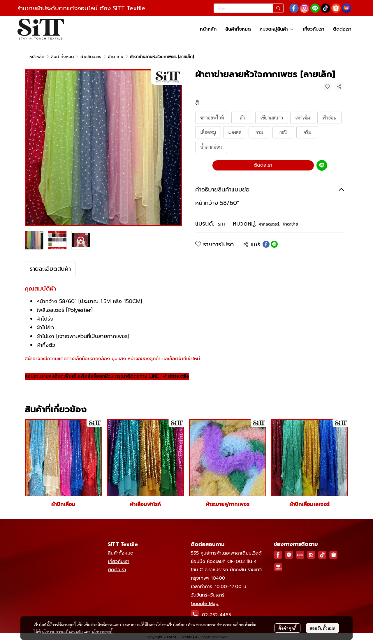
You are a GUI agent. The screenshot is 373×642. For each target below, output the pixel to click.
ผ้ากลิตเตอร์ (90, 57)
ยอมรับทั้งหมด (322, 628)
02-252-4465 (216, 614)
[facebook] (294, 8)
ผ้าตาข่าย (115, 57)
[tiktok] (325, 8)
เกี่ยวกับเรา (118, 561)
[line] (315, 8)
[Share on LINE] (274, 244)
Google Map (205, 603)
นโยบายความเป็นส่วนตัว (62, 631)
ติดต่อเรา (263, 165)
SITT (222, 224)
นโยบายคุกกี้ (102, 631)
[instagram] (304, 8)
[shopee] (336, 8)
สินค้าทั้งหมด (62, 57)
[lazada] (346, 8)
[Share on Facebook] (266, 244)
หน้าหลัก (36, 57)
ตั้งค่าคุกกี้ (287, 628)
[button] (248, 8)
